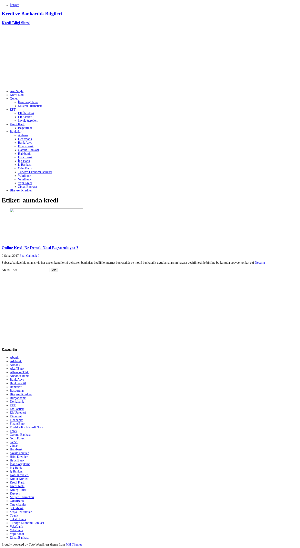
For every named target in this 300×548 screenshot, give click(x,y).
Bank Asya (25, 142)
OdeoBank (25, 168)
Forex (13, 431)
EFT (13, 109)
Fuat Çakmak (28, 255)
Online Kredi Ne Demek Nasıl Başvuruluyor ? (40, 248)
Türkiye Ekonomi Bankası (35, 172)
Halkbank (24, 153)
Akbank (23, 135)
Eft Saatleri (25, 117)
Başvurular (25, 128)
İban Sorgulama (28, 102)
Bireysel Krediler (21, 190)
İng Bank (24, 161)
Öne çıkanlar (18, 504)
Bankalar (15, 131)
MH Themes (74, 544)
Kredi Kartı (17, 124)
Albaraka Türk (19, 372)
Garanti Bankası (28, 150)
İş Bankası (24, 164)
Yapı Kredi (25, 183)
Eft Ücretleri (26, 113)
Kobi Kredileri (19, 475)
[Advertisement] (150, 57)
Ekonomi (16, 416)
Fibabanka (16, 420)
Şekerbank (16, 508)
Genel (14, 98)
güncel (14, 445)
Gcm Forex (17, 438)
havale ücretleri (28, 120)
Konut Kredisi (19, 478)
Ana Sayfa (16, 91)
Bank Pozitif (18, 383)
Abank (14, 357)
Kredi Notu (17, 95)
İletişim (14, 5)
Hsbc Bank (25, 157)
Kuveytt (15, 493)
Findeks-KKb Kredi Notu (26, 427)
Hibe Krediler (19, 456)
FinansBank (25, 146)
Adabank (16, 361)
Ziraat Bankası (27, 186)
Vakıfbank (24, 175)
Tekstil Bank (18, 519)
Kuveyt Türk (18, 489)
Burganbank (18, 398)
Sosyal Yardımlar (21, 512)
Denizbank (25, 139)
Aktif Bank (17, 368)
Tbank (14, 515)
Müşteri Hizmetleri (30, 106)
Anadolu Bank (19, 376)
